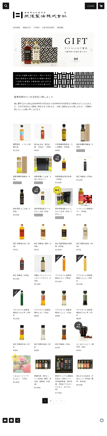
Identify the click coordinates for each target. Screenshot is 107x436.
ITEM (37, 27)
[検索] (6, 6)
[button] (91, 6)
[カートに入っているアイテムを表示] (101, 6)
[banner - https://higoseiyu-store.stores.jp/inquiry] (53, 80)
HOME (16, 27)
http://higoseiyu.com (102, 420)
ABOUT (27, 27)
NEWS (60, 27)
